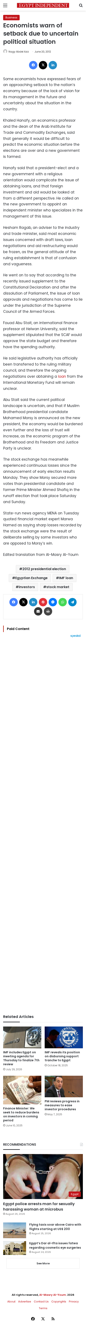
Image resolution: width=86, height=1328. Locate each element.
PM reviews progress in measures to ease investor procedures (62, 1105)
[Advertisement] (43, 826)
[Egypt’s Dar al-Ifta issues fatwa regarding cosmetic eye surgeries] (14, 1248)
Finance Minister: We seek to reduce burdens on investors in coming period (21, 1114)
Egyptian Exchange (31, 578)
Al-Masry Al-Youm (52, 1295)
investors (27, 587)
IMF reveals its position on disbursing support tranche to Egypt (62, 1056)
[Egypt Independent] (43, 5)
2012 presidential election (44, 569)
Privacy (74, 1302)
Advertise (24, 1302)
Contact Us (41, 1302)
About (11, 1302)
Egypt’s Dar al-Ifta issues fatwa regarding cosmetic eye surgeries (55, 1245)
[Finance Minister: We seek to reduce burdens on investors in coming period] (22, 1090)
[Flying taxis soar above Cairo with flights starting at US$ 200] (14, 1230)
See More (43, 1263)
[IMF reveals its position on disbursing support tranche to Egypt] (64, 1037)
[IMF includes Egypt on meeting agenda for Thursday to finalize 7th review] (22, 1037)
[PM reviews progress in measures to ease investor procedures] (64, 1086)
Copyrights (58, 1302)
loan (62, 376)
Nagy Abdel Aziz (19, 51)
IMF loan (66, 578)
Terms (43, 1308)
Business (11, 17)
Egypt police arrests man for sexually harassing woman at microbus (39, 1206)
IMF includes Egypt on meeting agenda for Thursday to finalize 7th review (21, 1058)
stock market (57, 587)
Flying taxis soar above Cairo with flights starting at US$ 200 (55, 1226)
